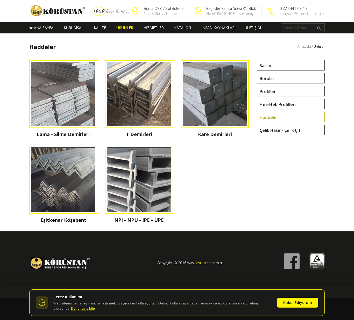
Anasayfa (304, 46)
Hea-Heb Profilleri (278, 104)
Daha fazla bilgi (83, 308)
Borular (267, 78)
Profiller (268, 91)
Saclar (266, 65)
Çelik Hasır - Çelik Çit (280, 130)
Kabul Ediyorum (297, 302)
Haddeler (269, 117)
